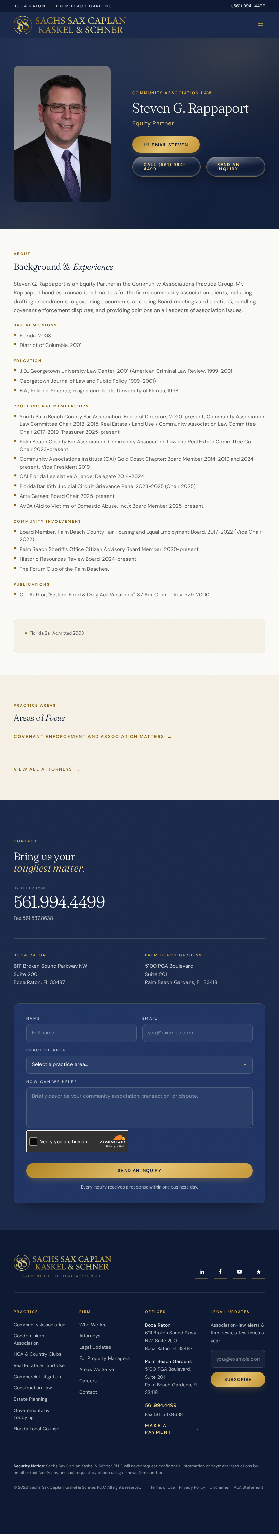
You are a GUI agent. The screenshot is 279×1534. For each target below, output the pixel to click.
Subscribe (238, 1379)
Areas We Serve (96, 1369)
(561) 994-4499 (248, 6)
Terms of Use (162, 1487)
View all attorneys (47, 769)
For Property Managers (104, 1358)
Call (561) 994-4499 (165, 166)
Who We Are (93, 1324)
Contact (88, 1392)
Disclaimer (220, 1487)
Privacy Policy (192, 1487)
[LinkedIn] (201, 1272)
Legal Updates (95, 1347)
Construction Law (33, 1388)
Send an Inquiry (228, 166)
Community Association (39, 1324)
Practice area (46, 1050)
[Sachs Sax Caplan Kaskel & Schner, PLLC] (70, 25)
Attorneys (89, 1336)
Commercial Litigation (37, 1376)
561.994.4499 (59, 901)
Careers (88, 1381)
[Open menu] (260, 25)
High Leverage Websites (52, 1503)
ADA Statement (248, 1487)
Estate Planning (30, 1399)
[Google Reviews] (258, 1272)
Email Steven (170, 145)
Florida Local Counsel (37, 1429)
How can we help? (51, 1081)
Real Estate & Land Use (39, 1365)
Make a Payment (172, 1428)
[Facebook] (220, 1272)
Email (150, 1018)
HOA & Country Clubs (37, 1354)
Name (33, 1018)
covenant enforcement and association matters (93, 736)
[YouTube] (239, 1272)
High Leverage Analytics (125, 1503)
